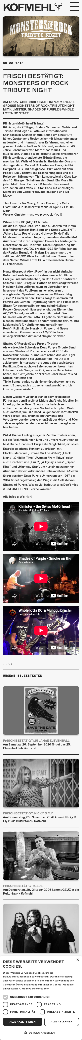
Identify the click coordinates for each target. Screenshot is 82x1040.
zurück (8, 664)
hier (28, 497)
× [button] (77, 959)
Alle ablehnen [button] (61, 1021)
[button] (41, 1032)
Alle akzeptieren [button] (23, 1021)
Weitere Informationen (35, 988)
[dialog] (41, 998)
